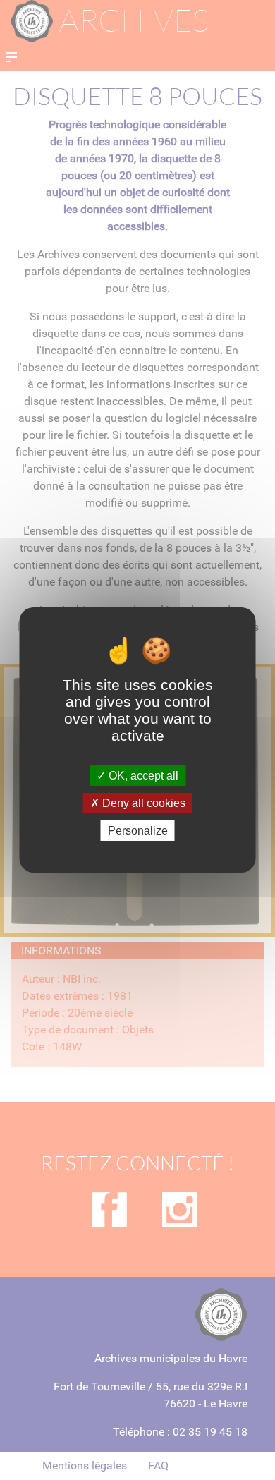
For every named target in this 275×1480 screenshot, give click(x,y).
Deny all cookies (142, 803)
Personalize (138, 831)
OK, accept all (142, 775)
